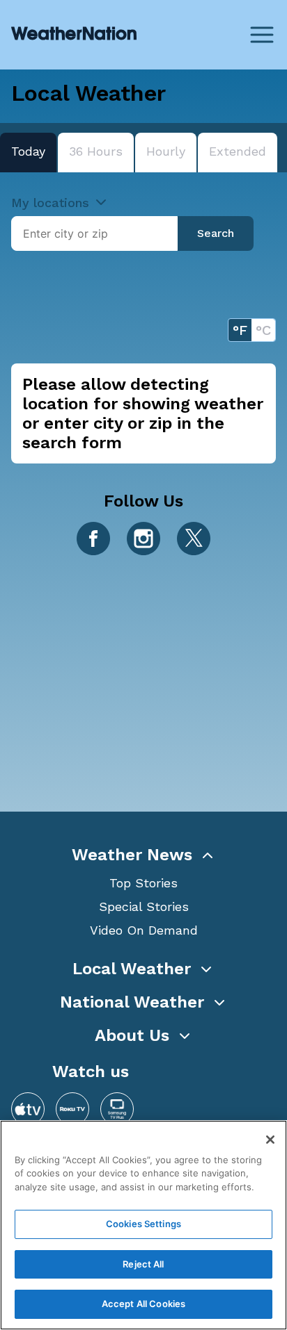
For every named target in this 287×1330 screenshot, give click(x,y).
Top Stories (143, 883)
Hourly (165, 151)
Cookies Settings (143, 1223)
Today (28, 151)
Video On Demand (144, 930)
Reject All (143, 1264)
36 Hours (96, 151)
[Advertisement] (143, 684)
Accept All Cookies (143, 1303)
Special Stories (144, 906)
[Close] (270, 1139)
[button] (143, 854)
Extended (237, 151)
